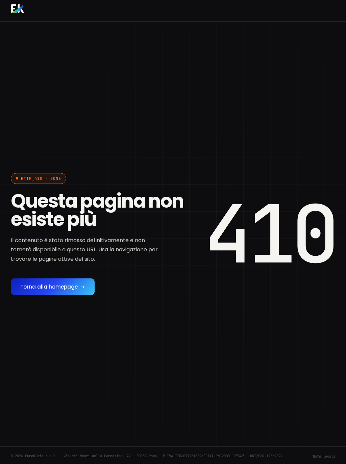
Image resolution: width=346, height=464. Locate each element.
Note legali (324, 456)
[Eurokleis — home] (17, 9)
